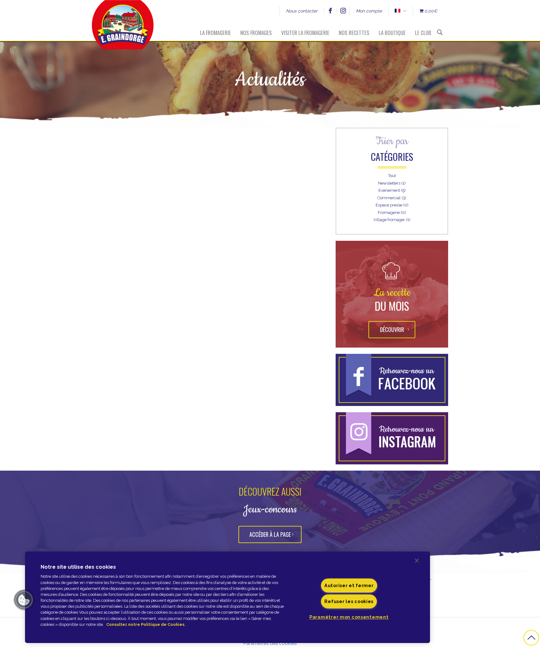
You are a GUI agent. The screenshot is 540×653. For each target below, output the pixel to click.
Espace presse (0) (392, 205)
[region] (227, 597)
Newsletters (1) (392, 183)
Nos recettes (354, 33)
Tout (392, 175)
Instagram (343, 10)
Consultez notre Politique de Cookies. (145, 624)
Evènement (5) (392, 190)
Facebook (330, 10)
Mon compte (369, 10)
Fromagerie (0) (392, 212)
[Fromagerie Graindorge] (123, 20)
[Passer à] (397, 11)
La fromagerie (215, 33)
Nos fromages (256, 33)
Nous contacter (302, 10)
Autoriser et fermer (349, 585)
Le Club (423, 33)
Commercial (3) (392, 197)
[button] (24, 600)
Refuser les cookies (348, 601)
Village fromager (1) (391, 219)
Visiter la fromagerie (305, 33)
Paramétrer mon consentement (348, 617)
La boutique (392, 33)
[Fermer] (417, 560)
